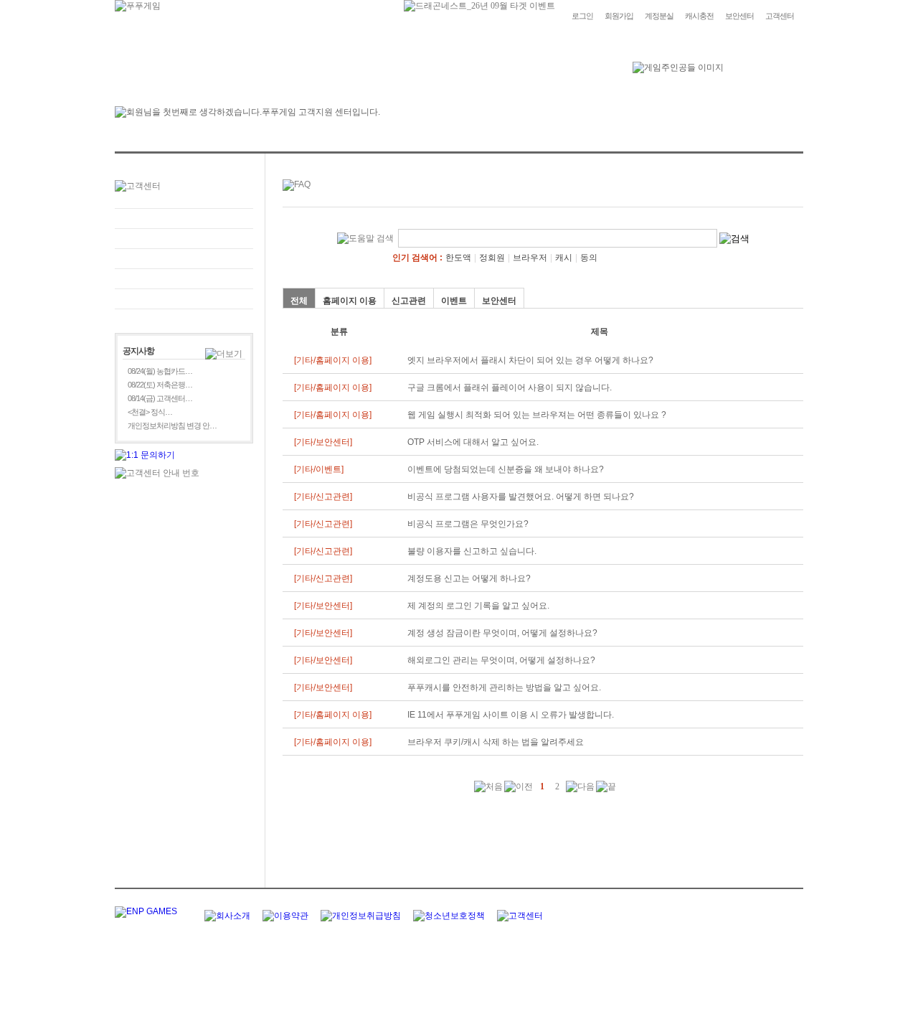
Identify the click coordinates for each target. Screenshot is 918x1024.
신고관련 (409, 301)
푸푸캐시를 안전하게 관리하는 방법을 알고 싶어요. (504, 687)
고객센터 (779, 15)
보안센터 (739, 15)
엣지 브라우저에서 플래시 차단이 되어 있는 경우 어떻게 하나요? (530, 360)
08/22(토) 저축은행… (160, 384)
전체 (299, 301)
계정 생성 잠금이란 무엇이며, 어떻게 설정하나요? (502, 633)
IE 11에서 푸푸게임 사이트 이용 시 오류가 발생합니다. (510, 715)
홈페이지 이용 (350, 301)
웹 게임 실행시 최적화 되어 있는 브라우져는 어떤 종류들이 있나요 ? (536, 415)
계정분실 (659, 15)
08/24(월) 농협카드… (160, 371)
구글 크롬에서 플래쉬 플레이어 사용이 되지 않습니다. (509, 387)
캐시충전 (699, 15)
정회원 (492, 258)
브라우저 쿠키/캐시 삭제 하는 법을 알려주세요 (495, 742)
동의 (588, 258)
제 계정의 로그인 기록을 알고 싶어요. (478, 606)
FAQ (184, 218)
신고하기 (184, 258)
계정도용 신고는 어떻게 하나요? (469, 578)
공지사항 (184, 278)
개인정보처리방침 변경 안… (172, 425)
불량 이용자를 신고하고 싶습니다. (471, 551)
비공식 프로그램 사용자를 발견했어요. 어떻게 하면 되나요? (520, 497)
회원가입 (619, 15)
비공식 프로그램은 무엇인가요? (468, 524)
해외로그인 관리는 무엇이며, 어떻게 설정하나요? (501, 660)
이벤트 (454, 301)
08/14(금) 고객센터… (160, 398)
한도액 (458, 258)
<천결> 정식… (150, 412)
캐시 (563, 258)
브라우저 (530, 258)
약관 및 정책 (184, 299)
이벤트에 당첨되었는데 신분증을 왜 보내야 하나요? (505, 469)
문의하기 (184, 238)
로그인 (582, 15)
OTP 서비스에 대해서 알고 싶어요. (473, 442)
